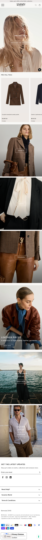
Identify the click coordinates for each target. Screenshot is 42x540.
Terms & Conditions (8, 500)
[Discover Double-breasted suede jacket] (15, 95)
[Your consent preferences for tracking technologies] (38, 536)
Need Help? (6, 489)
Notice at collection (9, 538)
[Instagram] (6, 477)
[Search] (36, 5)
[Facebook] (2, 477)
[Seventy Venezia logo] (21, 5)
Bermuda (4, 511)
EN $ (9, 511)
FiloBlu (30, 518)
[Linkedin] (10, 477)
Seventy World (7, 495)
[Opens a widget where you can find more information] (7, 536)
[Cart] (39, 5)
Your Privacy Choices (16, 534)
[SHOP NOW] (21, 317)
